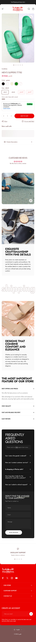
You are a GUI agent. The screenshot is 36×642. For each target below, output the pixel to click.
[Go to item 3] (18, 65)
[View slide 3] (19, 559)
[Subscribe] (31, 614)
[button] (31, 200)
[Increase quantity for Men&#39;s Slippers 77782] (11, 116)
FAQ (16, 447)
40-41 (5, 92)
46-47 (29, 92)
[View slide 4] (21, 559)
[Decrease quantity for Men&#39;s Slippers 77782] (4, 116)
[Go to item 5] (22, 65)
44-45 (21, 92)
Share (5, 121)
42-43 (13, 92)
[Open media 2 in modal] (31, 16)
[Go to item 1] (16, 65)
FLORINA (4, 69)
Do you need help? (29, 121)
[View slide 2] (17, 559)
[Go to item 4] (20, 65)
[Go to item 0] (14, 65)
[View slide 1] (15, 559)
